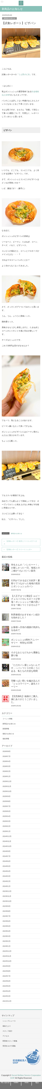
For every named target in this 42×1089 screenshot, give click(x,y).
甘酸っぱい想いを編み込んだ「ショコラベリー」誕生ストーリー (25, 683)
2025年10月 (7, 791)
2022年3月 (6, 996)
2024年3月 (6, 876)
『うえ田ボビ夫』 (24, 74)
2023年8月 (6, 911)
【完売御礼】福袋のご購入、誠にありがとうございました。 (25, 699)
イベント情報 (7, 719)
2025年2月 (6, 826)
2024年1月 (6, 886)
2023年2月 (6, 941)
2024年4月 (6, 871)
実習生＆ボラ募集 (9, 1046)
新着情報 (6, 729)
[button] (5, 1082)
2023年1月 (6, 946)
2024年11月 (7, 841)
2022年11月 (7, 956)
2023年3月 (6, 936)
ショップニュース (9, 1021)
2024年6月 (6, 861)
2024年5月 (6, 866)
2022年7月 (6, 976)
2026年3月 (6, 766)
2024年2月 (6, 881)
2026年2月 (6, 771)
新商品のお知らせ (9, 18)
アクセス (6, 1036)
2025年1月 (6, 831)
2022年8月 (6, 971)
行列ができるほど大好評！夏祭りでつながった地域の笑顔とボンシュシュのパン (25, 583)
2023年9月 (6, 906)
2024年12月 (7, 836)
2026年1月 (6, 776)
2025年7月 (6, 806)
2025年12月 (7, 781)
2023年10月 (7, 901)
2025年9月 (6, 796)
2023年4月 (6, 931)
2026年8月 (6, 751)
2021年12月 (7, 1001)
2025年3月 (6, 821)
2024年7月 (6, 856)
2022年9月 (6, 966)
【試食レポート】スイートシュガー (19, 549)
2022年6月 (6, 981)
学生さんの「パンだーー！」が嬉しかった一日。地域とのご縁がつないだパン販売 (25, 568)
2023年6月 (6, 921)
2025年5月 (6, 811)
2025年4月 (6, 816)
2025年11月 (7, 786)
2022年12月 (7, 951)
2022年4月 (6, 991)
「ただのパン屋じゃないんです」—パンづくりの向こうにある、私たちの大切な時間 (25, 668)
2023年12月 (7, 891)
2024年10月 (7, 846)
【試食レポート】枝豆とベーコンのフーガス (20, 542)
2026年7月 (6, 756)
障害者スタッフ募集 (10, 1041)
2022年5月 (6, 986)
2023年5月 (6, 926)
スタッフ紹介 (7, 1031)
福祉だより (7, 1026)
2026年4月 (6, 761)
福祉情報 (6, 739)
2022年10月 (7, 961)
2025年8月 (6, 801)
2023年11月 (7, 896)
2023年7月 (6, 916)
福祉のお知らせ (8, 734)
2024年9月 (6, 851)
